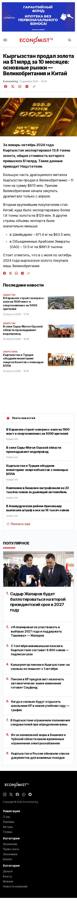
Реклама (8, 821)
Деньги (8, 871)
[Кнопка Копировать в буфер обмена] (33, 86)
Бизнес (7, 859)
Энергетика (10, 352)
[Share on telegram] (26, 86)
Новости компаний (15, 886)
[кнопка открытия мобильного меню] (5, 40)
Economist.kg (10, 81)
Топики (7, 831)
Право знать (11, 849)
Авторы (8, 826)
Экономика (10, 854)
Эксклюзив (10, 844)
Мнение (8, 881)
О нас (6, 816)
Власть (7, 876)
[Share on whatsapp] (19, 86)
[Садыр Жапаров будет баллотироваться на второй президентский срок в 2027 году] (38, 569)
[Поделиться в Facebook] (6, 86)
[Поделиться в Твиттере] (12, 86)
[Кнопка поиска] (69, 40)
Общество (9, 295)
